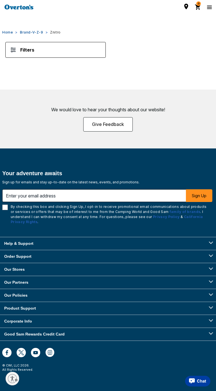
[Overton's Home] (19, 7)
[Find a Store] (186, 6)
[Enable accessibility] (12, 378)
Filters (27, 50)
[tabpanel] (108, 56)
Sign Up (199, 195)
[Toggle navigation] (208, 7)
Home (7, 32)
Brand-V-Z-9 (31, 32)
